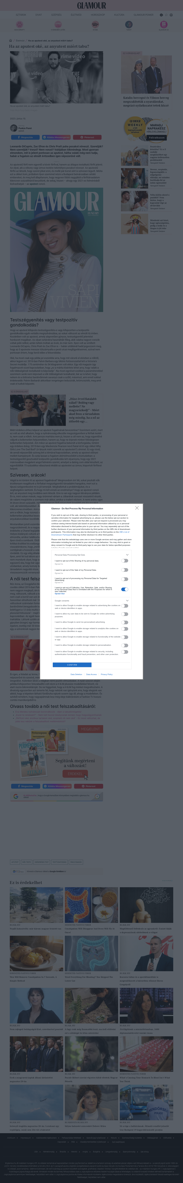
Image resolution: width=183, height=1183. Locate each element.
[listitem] (91, 554)
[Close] (137, 508)
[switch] (124, 560)
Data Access (91, 674)
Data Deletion (76, 674)
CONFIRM (72, 665)
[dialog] (91, 591)
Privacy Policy (107, 674)
